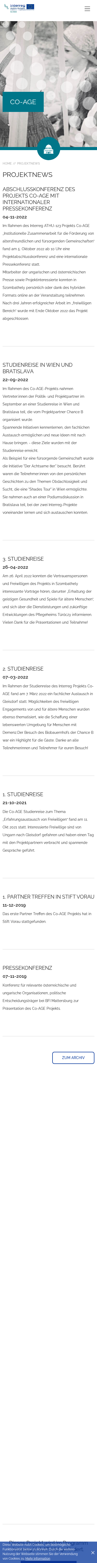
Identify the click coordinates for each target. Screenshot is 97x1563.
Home (7, 163)
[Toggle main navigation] (87, 8)
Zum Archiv (73, 1058)
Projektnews (28, 163)
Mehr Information (37, 1558)
